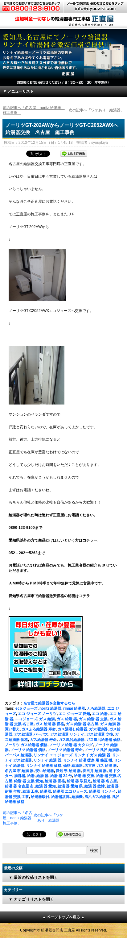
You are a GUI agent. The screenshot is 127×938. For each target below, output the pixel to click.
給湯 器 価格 (55, 781)
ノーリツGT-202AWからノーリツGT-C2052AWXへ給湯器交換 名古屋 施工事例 (62, 128)
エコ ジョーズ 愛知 (74, 714)
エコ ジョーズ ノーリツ (37, 714)
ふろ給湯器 (96, 708)
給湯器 (45, 791)
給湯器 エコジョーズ (70, 791)
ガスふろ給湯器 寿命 (39, 729)
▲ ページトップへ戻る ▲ (63, 917)
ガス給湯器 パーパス (31, 734)
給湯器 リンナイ (102, 791)
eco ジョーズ (26, 708)
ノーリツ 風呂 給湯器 (102, 750)
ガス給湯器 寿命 (43, 739)
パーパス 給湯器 (18, 755)
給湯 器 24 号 (61, 776)
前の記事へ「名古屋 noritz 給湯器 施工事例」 (19, 818)
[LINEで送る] (73, 153)
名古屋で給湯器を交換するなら (49, 703)
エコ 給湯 (100, 714)
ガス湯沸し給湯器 (72, 729)
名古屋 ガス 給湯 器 (100, 765)
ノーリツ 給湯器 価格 (28, 750)
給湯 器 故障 (94, 786)
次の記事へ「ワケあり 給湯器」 (96, 110)
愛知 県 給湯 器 (68, 771)
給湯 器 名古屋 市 (19, 786)
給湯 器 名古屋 (105, 781)
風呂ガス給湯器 (97, 797)
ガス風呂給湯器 (71, 739)
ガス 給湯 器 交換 (93, 719)
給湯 (31, 776)
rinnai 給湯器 (74, 708)
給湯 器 (42, 776)
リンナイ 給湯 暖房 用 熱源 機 (87, 760)
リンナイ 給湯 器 (47, 760)
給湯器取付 (40, 797)
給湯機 (77, 797)
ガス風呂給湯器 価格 (103, 739)
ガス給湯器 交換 (99, 734)
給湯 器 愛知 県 (70, 786)
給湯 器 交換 (84, 776)
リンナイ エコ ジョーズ (53, 755)
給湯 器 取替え (79, 781)
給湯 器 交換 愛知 (28, 781)
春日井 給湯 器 (95, 771)
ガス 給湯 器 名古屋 (82, 724)
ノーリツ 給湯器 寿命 (65, 750)
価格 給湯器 (73, 765)
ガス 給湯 (47, 719)
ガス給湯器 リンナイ (67, 734)
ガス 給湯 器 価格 (49, 724)
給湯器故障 (60, 797)
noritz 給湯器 (50, 708)
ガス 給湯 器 (67, 719)
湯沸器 (19, 776)
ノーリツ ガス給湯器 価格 (26, 745)
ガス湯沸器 (98, 729)
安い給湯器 (44, 771)
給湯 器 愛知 (45, 786)
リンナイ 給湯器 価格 (43, 765)
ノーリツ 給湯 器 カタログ (71, 745)
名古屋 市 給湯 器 (19, 771)
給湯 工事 (30, 791)
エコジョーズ (26, 719)
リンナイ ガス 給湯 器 (92, 755)
